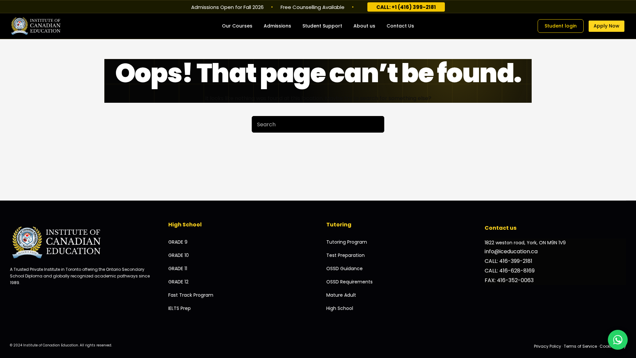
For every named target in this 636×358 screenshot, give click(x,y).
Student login (561, 26)
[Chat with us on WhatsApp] (618, 340)
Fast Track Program (190, 295)
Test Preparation (345, 255)
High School (339, 308)
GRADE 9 (177, 242)
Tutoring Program (346, 242)
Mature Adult (341, 295)
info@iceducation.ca (511, 251)
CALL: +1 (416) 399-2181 (406, 7)
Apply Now (606, 26)
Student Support (322, 26)
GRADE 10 (178, 255)
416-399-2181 (515, 261)
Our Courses (237, 26)
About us (364, 26)
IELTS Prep (179, 308)
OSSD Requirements (349, 281)
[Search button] (376, 124)
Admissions (277, 26)
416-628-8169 (517, 270)
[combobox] (310, 124)
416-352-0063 (515, 280)
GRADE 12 (178, 281)
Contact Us (400, 26)
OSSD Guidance (344, 268)
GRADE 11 (177, 268)
